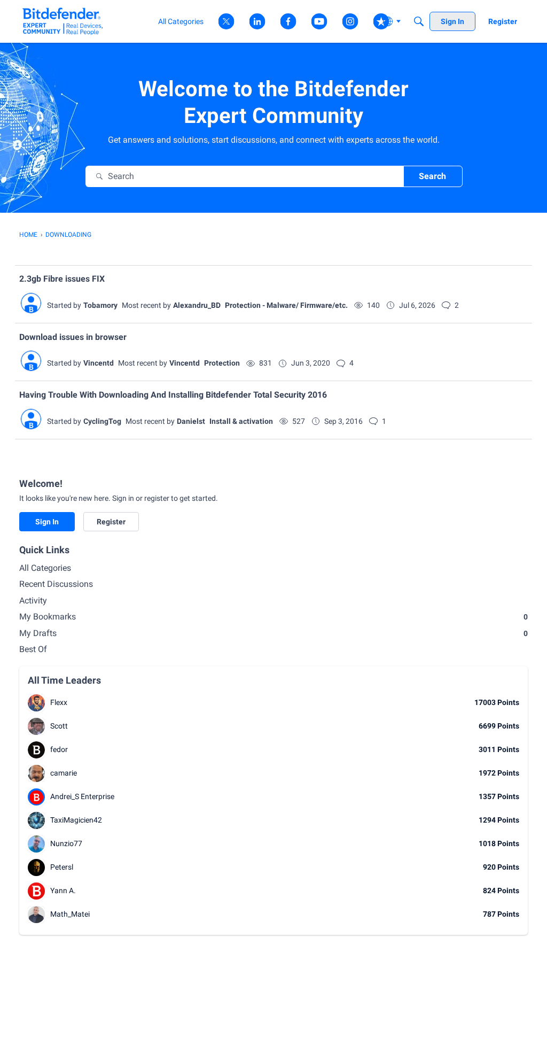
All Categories (45, 568)
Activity (33, 600)
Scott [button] (59, 726)
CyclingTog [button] (102, 421)
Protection (222, 363)
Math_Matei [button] (70, 914)
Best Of (33, 649)
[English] (62, 21)
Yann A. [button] (63, 890)
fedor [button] (59, 749)
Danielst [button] (191, 421)
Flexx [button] (58, 702)
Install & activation (241, 421)
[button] (31, 303)
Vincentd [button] (98, 363)
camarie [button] (63, 773)
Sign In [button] (47, 521)
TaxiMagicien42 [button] (76, 820)
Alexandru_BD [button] (197, 305)
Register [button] (111, 521)
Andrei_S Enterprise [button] (82, 796)
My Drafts (273, 633)
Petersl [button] (61, 867)
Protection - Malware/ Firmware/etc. (286, 305)
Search (432, 176)
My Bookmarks (273, 616)
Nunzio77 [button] (66, 843)
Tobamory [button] (100, 305)
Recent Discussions (56, 584)
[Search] (418, 21)
